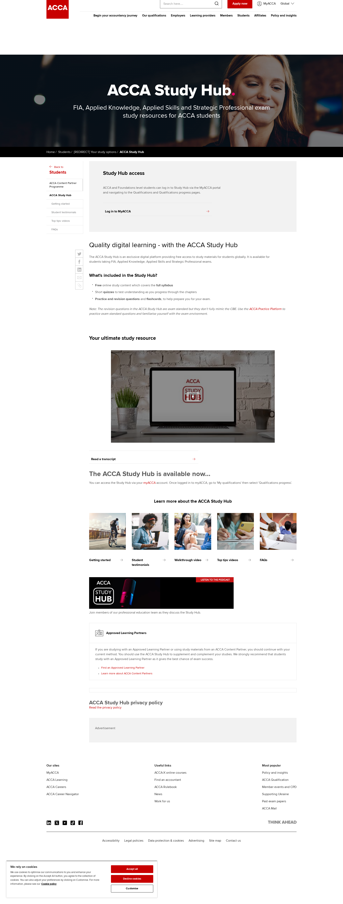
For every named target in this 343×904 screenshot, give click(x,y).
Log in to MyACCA (118, 211)
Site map (215, 841)
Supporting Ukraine (275, 794)
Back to (57, 170)
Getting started (60, 203)
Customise (132, 888)
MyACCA (52, 773)
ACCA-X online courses (170, 773)
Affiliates (260, 15)
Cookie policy (49, 884)
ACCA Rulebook (165, 787)
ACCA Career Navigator (62, 794)
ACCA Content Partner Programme (63, 184)
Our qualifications (154, 15)
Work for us (162, 801)
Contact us (233, 841)
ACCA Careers (56, 787)
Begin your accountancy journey (115, 15)
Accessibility (110, 841)
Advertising (196, 841)
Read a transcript (103, 459)
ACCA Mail (269, 808)
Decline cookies (132, 878)
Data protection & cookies (166, 841)
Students (243, 15)
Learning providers (202, 15)
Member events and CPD (279, 787)
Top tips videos (60, 221)
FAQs (54, 229)
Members (226, 15)
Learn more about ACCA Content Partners (126, 673)
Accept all (132, 869)
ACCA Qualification (275, 780)
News (158, 794)
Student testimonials (63, 212)
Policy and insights (284, 15)
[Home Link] (282, 823)
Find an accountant (167, 780)
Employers (178, 15)
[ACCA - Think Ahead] (57, 18)
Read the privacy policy (105, 707)
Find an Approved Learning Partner (123, 667)
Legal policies (133, 841)
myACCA (149, 483)
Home (50, 152)
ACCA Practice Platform (265, 309)
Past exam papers (274, 801)
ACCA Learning (56, 780)
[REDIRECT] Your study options (95, 152)
